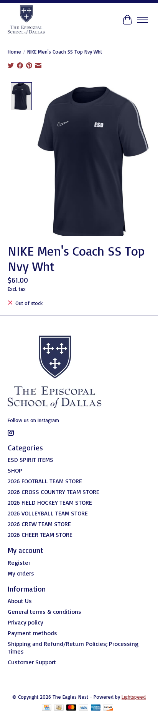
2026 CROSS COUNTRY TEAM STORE (53, 492)
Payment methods (32, 633)
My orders (21, 573)
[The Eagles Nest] (26, 19)
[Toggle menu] (142, 20)
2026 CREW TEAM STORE (39, 524)
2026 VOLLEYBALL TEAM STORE (48, 513)
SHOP (15, 470)
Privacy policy (25, 622)
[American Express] (96, 708)
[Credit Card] (46, 708)
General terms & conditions (44, 611)
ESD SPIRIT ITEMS (30, 459)
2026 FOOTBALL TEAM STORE (45, 481)
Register (19, 562)
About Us (20, 601)
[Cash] (59, 708)
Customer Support (32, 662)
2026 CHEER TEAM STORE (40, 534)
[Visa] (84, 708)
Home (14, 52)
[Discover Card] (108, 708)
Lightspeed (134, 697)
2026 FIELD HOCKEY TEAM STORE (50, 502)
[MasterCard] (71, 708)
